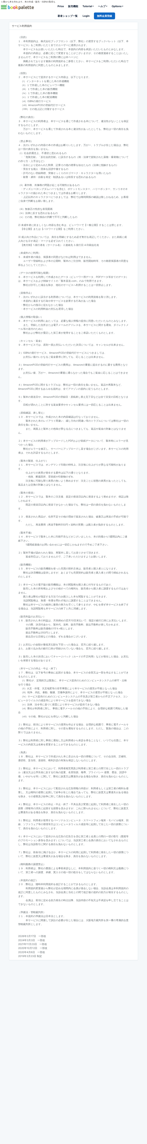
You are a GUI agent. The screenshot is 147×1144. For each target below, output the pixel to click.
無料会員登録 (104, 15)
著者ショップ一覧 (68, 15)
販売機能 (73, 6)
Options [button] (117, 6)
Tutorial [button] (87, 6)
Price (61, 6)
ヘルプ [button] (102, 6)
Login (86, 15)
